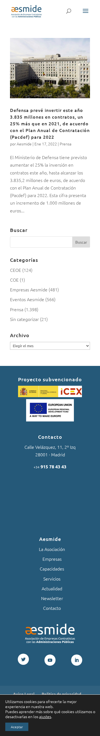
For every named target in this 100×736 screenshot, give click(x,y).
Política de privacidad (61, 693)
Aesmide (24, 144)
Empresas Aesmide (29, 289)
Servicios (52, 579)
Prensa (65, 144)
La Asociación (52, 549)
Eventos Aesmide (27, 299)
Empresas (52, 559)
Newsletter (52, 598)
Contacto (52, 608)
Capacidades (52, 568)
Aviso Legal (23, 693)
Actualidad (52, 588)
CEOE (15, 270)
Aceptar (17, 727)
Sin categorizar (24, 319)
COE (14, 280)
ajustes (45, 716)
